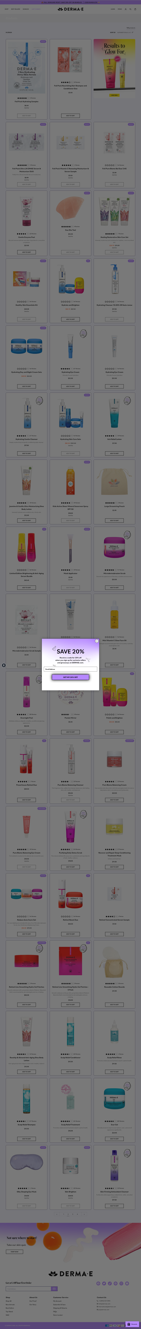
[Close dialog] (97, 641)
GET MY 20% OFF (70, 677)
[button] (4, 665)
